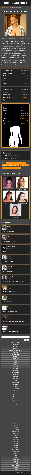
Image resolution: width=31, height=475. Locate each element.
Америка (15, 348)
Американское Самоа (15, 350)
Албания (15, 346)
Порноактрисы (5, 7)
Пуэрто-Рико (15, 431)
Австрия (15, 344)
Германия (15, 376)
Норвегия (15, 423)
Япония (15, 469)
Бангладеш (15, 358)
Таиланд (15, 443)
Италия (15, 397)
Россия (15, 433)
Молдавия (15, 417)
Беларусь (15, 362)
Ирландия (16, 390)
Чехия (15, 455)
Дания (15, 380)
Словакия (15, 439)
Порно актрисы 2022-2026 (15, 473)
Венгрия (15, 370)
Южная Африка (15, 465)
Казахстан (15, 399)
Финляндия (15, 451)
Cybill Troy (9, 189)
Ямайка (15, 467)
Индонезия (15, 388)
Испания (15, 394)
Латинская (25, 97)
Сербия (15, 437)
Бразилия (15, 368)
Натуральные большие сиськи (11, 167)
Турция (15, 445)
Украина (15, 447)
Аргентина (15, 354)
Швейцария (15, 459)
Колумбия (15, 405)
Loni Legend (8, 203)
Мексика (15, 415)
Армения (15, 356)
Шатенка (25, 83)
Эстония (15, 463)
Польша (15, 427)
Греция (15, 378)
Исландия (15, 392)
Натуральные (24, 118)
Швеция (15, 461)
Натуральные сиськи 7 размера (16, 163)
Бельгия (15, 364)
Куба (15, 409)
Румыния (15, 435)
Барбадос (15, 360)
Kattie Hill (15, 217)
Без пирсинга (24, 165)
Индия (15, 386)
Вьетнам (15, 374)
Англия (15, 352)
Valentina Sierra (22, 203)
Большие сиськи (7, 165)
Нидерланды (15, 419)
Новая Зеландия (15, 421)
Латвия (15, 411)
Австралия (15, 342)
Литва (15, 413)
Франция (15, 453)
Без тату (16, 165)
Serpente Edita (22, 189)
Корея (15, 407)
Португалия (15, 429)
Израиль (15, 384)
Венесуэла (15, 372)
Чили (15, 457)
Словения (15, 441)
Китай (15, 403)
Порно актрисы (15, 3)
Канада (15, 401)
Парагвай (15, 425)
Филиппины (15, 449)
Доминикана (15, 382)
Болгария (15, 366)
